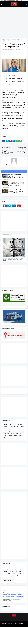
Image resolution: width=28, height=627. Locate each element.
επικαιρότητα (14, 624)
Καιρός (12, 433)
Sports (14, 424)
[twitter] (9, 206)
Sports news (19, 424)
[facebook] (5, 206)
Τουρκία (9, 437)
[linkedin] (14, 206)
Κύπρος (21, 433)
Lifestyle (5, 424)
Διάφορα (5, 426)
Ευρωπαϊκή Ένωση (18, 431)
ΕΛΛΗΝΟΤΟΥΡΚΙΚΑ (12, 426)
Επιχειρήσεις (10, 431)
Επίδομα (5, 431)
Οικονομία (5, 435)
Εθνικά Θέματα (13, 428)
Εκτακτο (12, 569)
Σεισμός (21, 575)
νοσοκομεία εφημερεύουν (8, 580)
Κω (22, 84)
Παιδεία (10, 435)
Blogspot (13, 623)
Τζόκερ (5, 437)
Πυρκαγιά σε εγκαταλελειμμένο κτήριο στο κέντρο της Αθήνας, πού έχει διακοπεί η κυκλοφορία (13, 594)
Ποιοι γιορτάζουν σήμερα (8, 575)
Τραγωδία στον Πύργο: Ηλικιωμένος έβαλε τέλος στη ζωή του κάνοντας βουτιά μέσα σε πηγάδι (16, 184)
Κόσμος (17, 433)
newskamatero (6, 49)
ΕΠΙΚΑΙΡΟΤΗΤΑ (6, 428)
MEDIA (10, 424)
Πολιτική (15, 435)
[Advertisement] (14, 22)
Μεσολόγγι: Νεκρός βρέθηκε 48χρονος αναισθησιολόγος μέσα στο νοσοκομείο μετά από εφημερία (16, 176)
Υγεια (13, 437)
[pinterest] (19, 206)
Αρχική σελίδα (5, 39)
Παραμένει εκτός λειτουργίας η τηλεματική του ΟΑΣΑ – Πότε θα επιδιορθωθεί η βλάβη (15, 191)
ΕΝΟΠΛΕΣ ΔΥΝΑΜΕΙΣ (20, 426)
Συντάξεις (20, 435)
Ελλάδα (9, 39)
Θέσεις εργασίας (7, 433)
